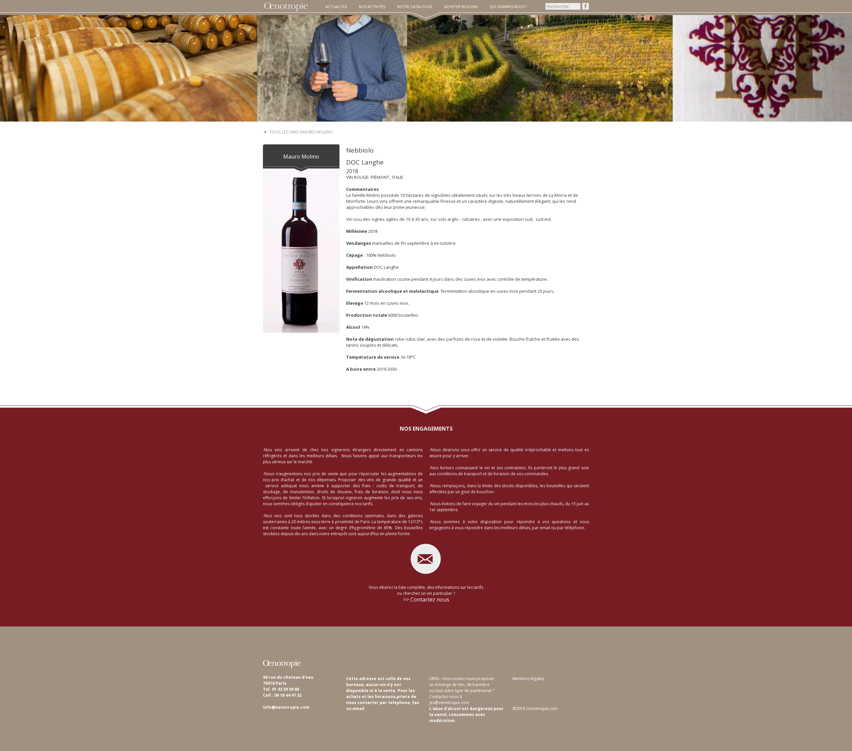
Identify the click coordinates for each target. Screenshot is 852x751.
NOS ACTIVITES (372, 6)
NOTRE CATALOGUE (414, 6)
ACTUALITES (336, 6)
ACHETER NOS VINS (461, 6)
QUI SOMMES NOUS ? (508, 6)
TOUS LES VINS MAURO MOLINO (300, 132)
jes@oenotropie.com (449, 702)
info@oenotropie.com (286, 707)
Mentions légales (528, 678)
